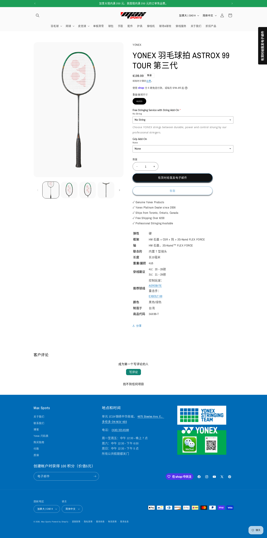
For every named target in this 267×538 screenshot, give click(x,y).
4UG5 (140, 102)
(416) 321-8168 (120, 430)
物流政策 (112, 521)
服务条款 (100, 521)
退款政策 (76, 521)
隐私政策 (88, 521)
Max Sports (46, 521)
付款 (36, 448)
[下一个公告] (232, 3)
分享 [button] (138, 325)
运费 (148, 81)
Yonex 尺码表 (41, 435)
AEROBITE (155, 286)
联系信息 (124, 521)
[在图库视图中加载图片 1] (51, 190)
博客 (36, 429)
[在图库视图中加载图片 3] (87, 190)
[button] (38, 15)
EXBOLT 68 (155, 296)
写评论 (133, 372)
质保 (36, 455)
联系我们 (39, 423)
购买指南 (39, 442)
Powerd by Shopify (60, 521)
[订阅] (95, 476)
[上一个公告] (35, 3)
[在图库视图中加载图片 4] (106, 190)
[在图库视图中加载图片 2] (69, 190)
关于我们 (39, 416)
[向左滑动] (38, 190)
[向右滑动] (120, 190)
